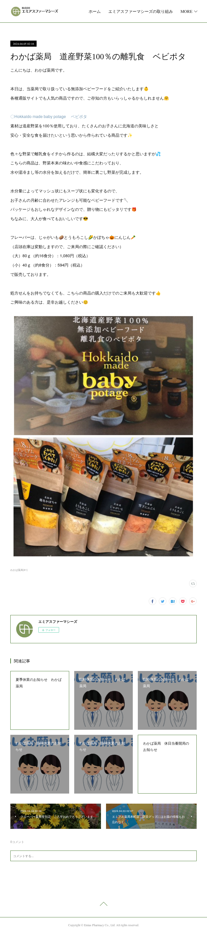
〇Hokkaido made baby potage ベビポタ (48, 116)
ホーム (95, 11)
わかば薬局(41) (19, 570)
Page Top (103, 905)
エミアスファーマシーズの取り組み (140, 11)
